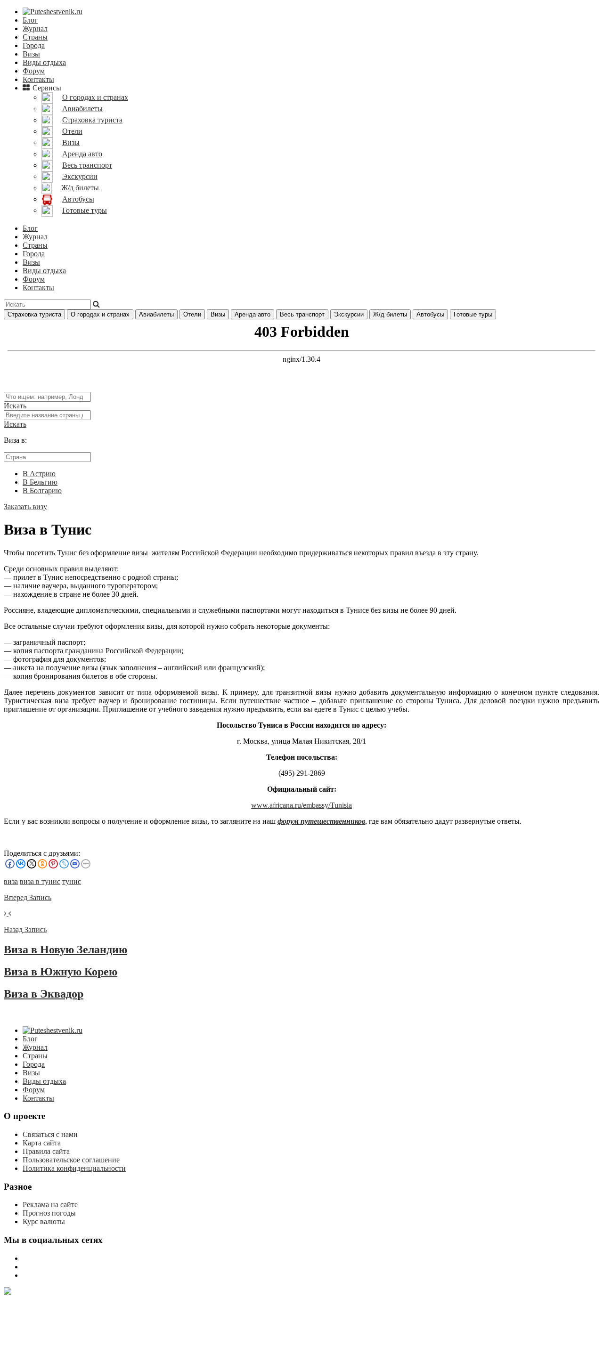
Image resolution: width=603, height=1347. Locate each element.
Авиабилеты (156, 314)
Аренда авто (252, 314)
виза (11, 881)
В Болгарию (42, 491)
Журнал (35, 28)
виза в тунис (40, 881)
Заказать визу (25, 507)
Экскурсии (349, 314)
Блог (30, 20)
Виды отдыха (44, 62)
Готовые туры (473, 314)
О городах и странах (100, 314)
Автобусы (430, 314)
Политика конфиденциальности (74, 1168)
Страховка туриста (34, 314)
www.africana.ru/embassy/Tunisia (301, 805)
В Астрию (39, 474)
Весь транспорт (302, 314)
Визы (31, 54)
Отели (192, 314)
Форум (34, 71)
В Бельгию (40, 482)
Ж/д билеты (390, 314)
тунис (71, 881)
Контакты (38, 79)
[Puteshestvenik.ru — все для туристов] (52, 12)
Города (34, 45)
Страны (35, 37)
